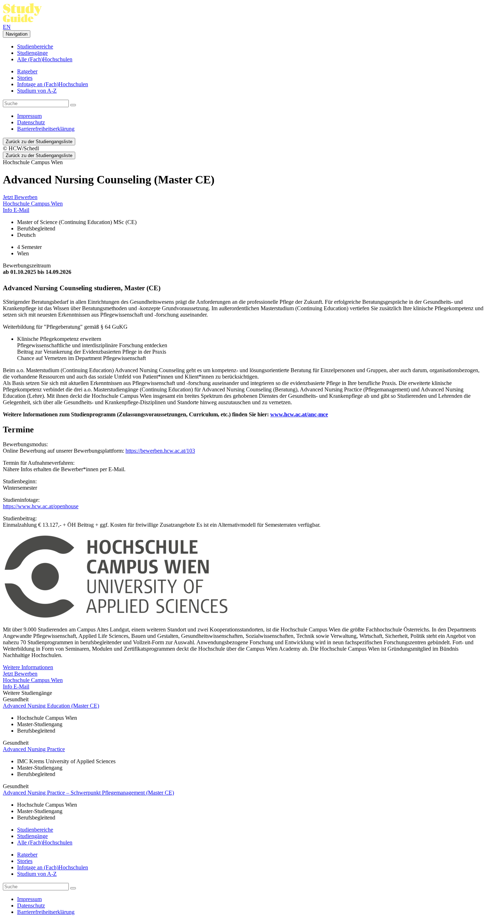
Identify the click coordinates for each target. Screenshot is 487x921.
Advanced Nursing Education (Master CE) (51, 706)
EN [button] (7, 27)
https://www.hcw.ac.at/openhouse (40, 506)
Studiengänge (32, 53)
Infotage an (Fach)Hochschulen (52, 84)
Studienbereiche (35, 46)
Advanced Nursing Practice (34, 749)
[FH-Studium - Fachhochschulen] (22, 20)
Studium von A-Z (37, 91)
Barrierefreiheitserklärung (46, 129)
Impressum (29, 116)
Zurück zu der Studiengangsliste (39, 141)
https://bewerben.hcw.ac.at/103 (160, 451)
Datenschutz (31, 122)
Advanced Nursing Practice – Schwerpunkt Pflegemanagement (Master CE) (88, 793)
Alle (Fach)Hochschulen (44, 59)
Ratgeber (27, 71)
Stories (24, 78)
